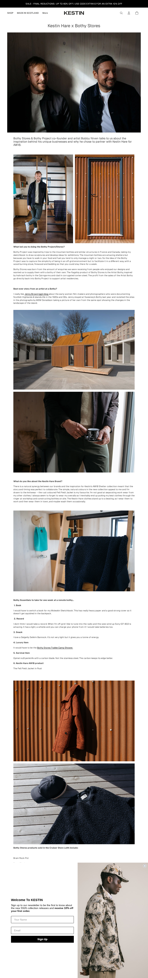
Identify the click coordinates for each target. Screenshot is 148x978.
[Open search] (121, 13)
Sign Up (42, 939)
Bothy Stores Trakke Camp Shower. (55, 647)
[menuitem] (45, 13)
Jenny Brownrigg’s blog (36, 294)
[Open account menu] (129, 13)
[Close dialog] (145, 866)
